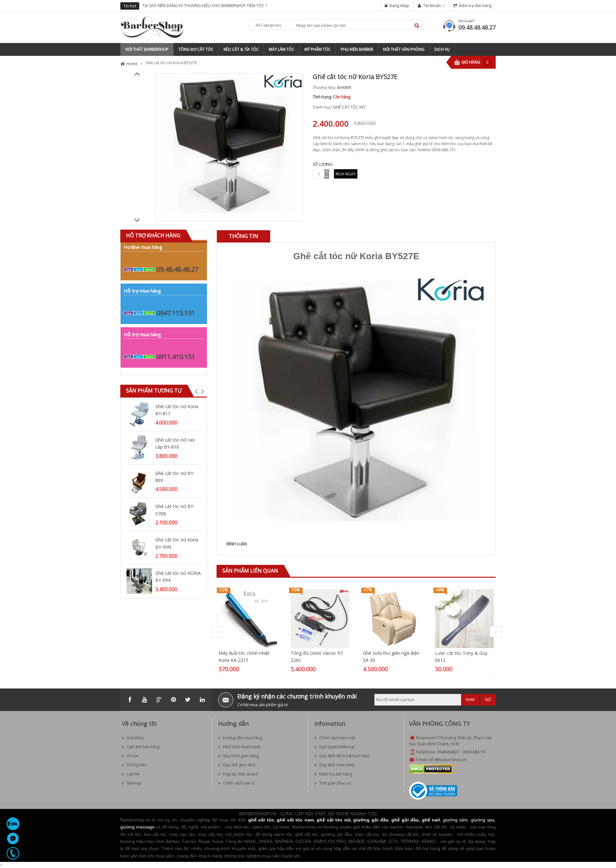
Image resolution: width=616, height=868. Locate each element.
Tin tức (133, 755)
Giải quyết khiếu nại (337, 747)
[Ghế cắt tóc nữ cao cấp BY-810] (139, 447)
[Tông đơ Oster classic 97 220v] (320, 618)
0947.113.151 (176, 313)
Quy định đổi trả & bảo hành (344, 755)
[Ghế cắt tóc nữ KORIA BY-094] (139, 580)
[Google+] (159, 699)
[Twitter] (188, 699)
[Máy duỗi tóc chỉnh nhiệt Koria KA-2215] (247, 618)
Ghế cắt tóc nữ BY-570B (175, 509)
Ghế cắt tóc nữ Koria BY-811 (176, 409)
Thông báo (137, 764)
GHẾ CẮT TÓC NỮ (349, 107)
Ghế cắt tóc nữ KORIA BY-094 (178, 576)
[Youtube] (144, 699)
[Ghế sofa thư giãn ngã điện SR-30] (392, 618)
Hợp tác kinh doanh (240, 774)
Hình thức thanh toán (242, 747)
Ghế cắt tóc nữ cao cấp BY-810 (175, 443)
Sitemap (134, 783)
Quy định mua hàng (336, 764)
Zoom (296, 214)
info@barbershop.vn (447, 759)
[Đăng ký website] (433, 790)
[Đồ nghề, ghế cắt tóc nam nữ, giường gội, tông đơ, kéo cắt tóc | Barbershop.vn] (152, 27)
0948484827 (448, 752)
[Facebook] (130, 699)
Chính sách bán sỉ (238, 783)
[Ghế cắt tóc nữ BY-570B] (139, 514)
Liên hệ (133, 774)
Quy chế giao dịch (239, 764)
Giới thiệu (135, 738)
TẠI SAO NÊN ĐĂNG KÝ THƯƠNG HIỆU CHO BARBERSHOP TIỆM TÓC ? (204, 5)
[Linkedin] (202, 699)
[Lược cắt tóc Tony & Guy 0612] (464, 618)
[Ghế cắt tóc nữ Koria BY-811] (139, 413)
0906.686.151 (475, 752)
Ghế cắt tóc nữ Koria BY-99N (176, 543)
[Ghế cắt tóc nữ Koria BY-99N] (139, 547)
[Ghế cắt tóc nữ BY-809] (139, 480)
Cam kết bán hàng (143, 747)
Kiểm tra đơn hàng (475, 5)
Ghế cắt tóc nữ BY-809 (175, 476)
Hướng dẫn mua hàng (242, 738)
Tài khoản (432, 5)
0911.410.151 (176, 356)
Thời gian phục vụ (335, 783)
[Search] (417, 25)
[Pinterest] (173, 699)
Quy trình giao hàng (241, 755)
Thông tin (243, 236)
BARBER (344, 87)
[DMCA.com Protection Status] (430, 768)
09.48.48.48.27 (477, 27)
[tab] (243, 236)
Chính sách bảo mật (337, 738)
